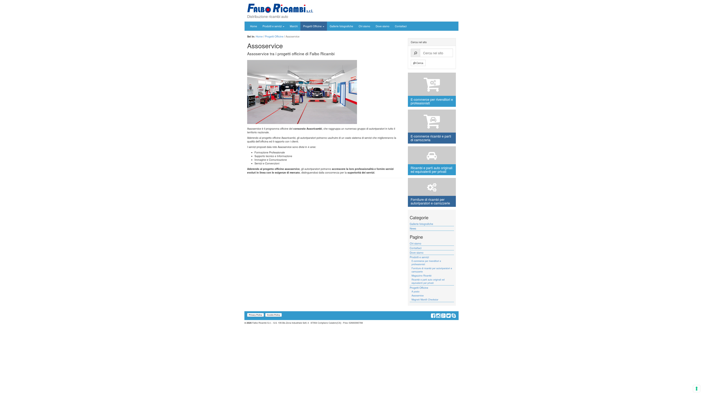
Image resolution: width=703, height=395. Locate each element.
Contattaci (401, 26)
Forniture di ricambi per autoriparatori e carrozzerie (432, 270)
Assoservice (418, 295)
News (413, 228)
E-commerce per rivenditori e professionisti (426, 262)
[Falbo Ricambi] (280, 8)
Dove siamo (382, 26)
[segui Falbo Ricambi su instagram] (438, 316)
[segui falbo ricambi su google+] (443, 316)
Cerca (419, 63)
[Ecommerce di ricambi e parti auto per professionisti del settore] (432, 84)
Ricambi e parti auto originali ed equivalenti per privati (428, 281)
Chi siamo (364, 26)
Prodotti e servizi (272, 26)
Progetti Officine (312, 26)
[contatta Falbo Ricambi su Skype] (453, 316)
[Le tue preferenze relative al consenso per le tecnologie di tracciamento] (696, 388)
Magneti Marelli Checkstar (425, 299)
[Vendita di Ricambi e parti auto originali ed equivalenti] (432, 155)
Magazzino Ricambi (422, 275)
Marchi (294, 26)
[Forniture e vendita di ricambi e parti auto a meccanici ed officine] (432, 187)
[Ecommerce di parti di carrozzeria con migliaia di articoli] (432, 121)
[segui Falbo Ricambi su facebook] (433, 316)
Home (253, 26)
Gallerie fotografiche (341, 26)
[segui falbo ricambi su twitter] (448, 316)
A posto (415, 291)
